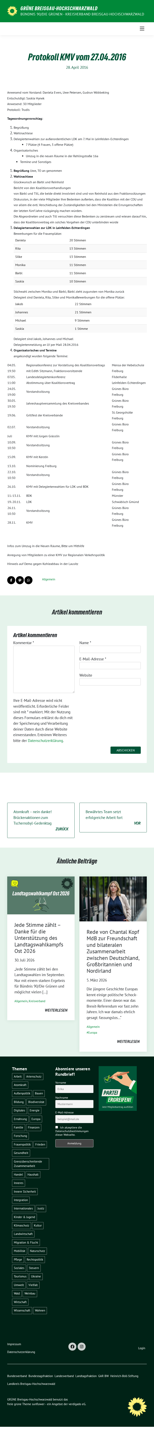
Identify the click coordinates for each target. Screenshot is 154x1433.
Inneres (18, 1183)
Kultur (38, 1225)
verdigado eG (77, 1404)
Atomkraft (20, 1085)
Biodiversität (36, 1102)
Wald (17, 1293)
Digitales (19, 1110)
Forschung (20, 1136)
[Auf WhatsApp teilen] (28, 580)
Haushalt (32, 1174)
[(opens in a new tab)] (113, 898)
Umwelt (19, 1285)
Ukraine (36, 1276)
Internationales (23, 1208)
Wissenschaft (22, 1310)
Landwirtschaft (23, 1234)
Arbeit (18, 1076)
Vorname (60, 1082)
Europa (92, 1032)
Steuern (34, 1268)
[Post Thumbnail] (41, 895)
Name (85, 642)
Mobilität (19, 1251)
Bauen (39, 1093)
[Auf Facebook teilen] (11, 580)
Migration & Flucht (26, 1242)
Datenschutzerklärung (45, 740)
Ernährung (20, 1119)
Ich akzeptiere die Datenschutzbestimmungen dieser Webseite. (72, 1131)
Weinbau (29, 1293)
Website (85, 675)
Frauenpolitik (22, 1144)
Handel (18, 1174)
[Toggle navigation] (142, 28)
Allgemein (48, 579)
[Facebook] (72, 1347)
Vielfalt (33, 1285)
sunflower (38, 1404)
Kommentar (23, 642)
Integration (21, 1200)
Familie (18, 1127)
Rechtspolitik (35, 1259)
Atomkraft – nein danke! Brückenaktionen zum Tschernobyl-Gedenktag (40, 820)
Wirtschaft (20, 1302)
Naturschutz (37, 1251)
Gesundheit (21, 1153)
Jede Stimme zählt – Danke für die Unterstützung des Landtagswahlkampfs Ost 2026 (38, 937)
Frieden (40, 1144)
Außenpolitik (22, 1093)
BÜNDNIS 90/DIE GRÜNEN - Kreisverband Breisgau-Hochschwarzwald (82, 14)
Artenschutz (34, 1076)
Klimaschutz (21, 1225)
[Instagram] (82, 1347)
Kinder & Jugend (24, 1217)
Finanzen (34, 1127)
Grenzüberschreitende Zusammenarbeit (28, 1164)
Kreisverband (37, 1001)
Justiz (40, 1208)
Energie (35, 1110)
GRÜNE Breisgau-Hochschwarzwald (59, 8)
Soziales (19, 1268)
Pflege (18, 1259)
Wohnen (40, 1310)
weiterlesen (56, 1010)
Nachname (61, 1097)
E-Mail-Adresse (92, 659)
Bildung (19, 1102)
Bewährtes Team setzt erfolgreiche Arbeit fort (113, 817)
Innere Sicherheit (25, 1191)
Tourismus (20, 1276)
